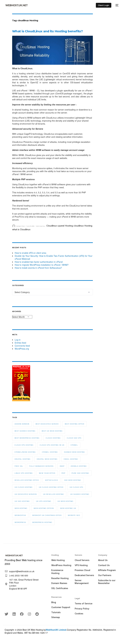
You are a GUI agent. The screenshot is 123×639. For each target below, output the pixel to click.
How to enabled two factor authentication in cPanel (39, 261)
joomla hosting (79, 466)
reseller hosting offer (27, 480)
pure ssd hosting (80, 473)
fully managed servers (41, 466)
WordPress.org (22, 348)
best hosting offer (74, 424)
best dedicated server (47, 424)
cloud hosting (53, 438)
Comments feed (22, 345)
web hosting (21, 508)
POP (63, 473)
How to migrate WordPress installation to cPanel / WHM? (42, 264)
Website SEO (74, 515)
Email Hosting (71, 459)
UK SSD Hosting (22, 501)
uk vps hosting (43, 501)
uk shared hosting (79, 494)
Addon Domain (22, 424)
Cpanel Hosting (50, 452)
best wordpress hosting (27, 438)
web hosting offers (44, 508)
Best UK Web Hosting (52, 431)
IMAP (62, 466)
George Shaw (20, 226)
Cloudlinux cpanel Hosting (59, 225)
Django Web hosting (74, 452)
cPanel (74, 445)
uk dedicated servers (26, 494)
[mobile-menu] (116, 5)
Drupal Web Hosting (47, 459)
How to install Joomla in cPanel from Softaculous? (38, 267)
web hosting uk (68, 508)
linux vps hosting (24, 473)
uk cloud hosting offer (51, 487)
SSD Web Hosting (72, 480)
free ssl (19, 466)
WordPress (20, 522)
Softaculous (51, 480)
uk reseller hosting (53, 494)
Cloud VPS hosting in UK (52, 445)
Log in (18, 339)
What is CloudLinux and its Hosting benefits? (47, 31)
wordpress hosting (42, 522)
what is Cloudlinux (21, 229)
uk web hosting (65, 501)
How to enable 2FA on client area (30, 252)
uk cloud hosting (24, 487)
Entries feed (20, 342)
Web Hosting (40, 226)
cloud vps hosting (24, 445)
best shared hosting (25, 431)
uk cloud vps (76, 487)
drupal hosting (22, 459)
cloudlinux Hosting (83, 225)
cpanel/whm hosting (25, 452)
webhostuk (20, 515)
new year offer (47, 473)
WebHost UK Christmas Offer (47, 515)
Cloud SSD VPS (74, 438)
